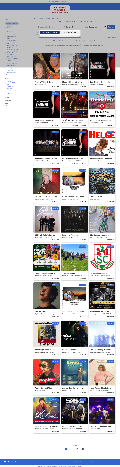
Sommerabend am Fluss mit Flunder (73, 312)
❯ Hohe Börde (9, 88)
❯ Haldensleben (9, 86)
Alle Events (8, 75)
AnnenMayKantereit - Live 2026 (45, 350)
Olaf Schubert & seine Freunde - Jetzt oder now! (100, 235)
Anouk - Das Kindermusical (73, 388)
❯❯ (83, 449)
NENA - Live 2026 (69, 350)
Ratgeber (76, 462)
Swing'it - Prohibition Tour (100, 426)
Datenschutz (107, 462)
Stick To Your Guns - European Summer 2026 (99, 197)
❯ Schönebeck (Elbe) (10, 83)
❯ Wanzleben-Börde (10, 90)
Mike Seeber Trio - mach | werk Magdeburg (100, 312)
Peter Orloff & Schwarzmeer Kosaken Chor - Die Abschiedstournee (46, 159)
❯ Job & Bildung (9, 68)
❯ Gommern (8, 93)
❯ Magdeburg (8, 81)
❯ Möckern (8, 92)
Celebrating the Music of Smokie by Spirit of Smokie (73, 426)
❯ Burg (7, 84)
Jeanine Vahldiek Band (44, 82)
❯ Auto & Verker (9, 70)
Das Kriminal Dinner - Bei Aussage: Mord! (45, 120)
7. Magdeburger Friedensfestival (68, 273)
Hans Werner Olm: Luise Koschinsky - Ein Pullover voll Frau (102, 388)
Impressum (99, 462)
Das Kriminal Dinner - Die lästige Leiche (72, 159)
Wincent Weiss (41, 311)
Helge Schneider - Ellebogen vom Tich (101, 159)
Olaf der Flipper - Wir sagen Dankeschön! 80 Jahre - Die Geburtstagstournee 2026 (46, 426)
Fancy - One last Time (43, 388)
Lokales (87, 462)
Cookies (113, 462)
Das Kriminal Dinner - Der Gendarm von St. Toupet (100, 82)
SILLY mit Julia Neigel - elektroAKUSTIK (44, 235)
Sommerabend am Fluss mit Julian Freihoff (73, 197)
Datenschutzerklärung (74, 36)
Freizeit (7, 97)
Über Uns (93, 462)
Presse (82, 462)
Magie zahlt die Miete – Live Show (73, 82)
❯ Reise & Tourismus (10, 72)
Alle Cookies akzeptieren (49, 32)
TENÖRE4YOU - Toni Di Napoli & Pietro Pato (71, 120)
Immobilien (8, 100)
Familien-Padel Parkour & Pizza (45, 273)
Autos (6, 103)
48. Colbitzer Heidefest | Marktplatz (99, 120)
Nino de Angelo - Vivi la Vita (46, 197)
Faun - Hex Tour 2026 (70, 235)
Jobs (6, 105)
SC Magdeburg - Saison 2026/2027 (99, 273)
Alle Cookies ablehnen (70, 32)
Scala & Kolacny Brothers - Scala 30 (101, 350)
